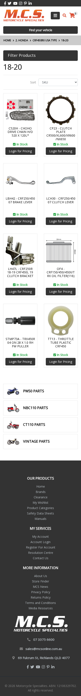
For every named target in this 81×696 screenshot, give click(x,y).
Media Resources (41, 608)
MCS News (40, 587)
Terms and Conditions (40, 603)
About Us (40, 576)
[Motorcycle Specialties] (23, 15)
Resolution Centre (40, 553)
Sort (33, 82)
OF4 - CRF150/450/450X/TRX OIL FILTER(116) (61, 272)
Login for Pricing (20, 151)
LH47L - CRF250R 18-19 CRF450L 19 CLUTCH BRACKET (20, 272)
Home (40, 486)
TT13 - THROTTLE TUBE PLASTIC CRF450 (61, 342)
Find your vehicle (40, 30)
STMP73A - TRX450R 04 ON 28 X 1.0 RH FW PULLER (20, 342)
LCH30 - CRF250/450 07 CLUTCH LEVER (60, 200)
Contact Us (40, 558)
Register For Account (40, 547)
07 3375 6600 (43, 639)
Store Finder (40, 581)
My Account (40, 536)
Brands (41, 492)
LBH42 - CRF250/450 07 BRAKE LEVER (20, 200)
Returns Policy (41, 597)
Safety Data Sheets (40, 513)
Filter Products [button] (22, 55)
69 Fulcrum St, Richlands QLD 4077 (44, 658)
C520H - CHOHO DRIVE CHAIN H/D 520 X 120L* (20, 132)
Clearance (41, 497)
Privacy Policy (40, 592)
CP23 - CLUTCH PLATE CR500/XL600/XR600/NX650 (60, 133)
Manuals (40, 519)
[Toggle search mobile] (63, 15)
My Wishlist (40, 502)
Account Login (40, 542)
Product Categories (40, 508)
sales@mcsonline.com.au (43, 649)
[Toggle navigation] (55, 15)
